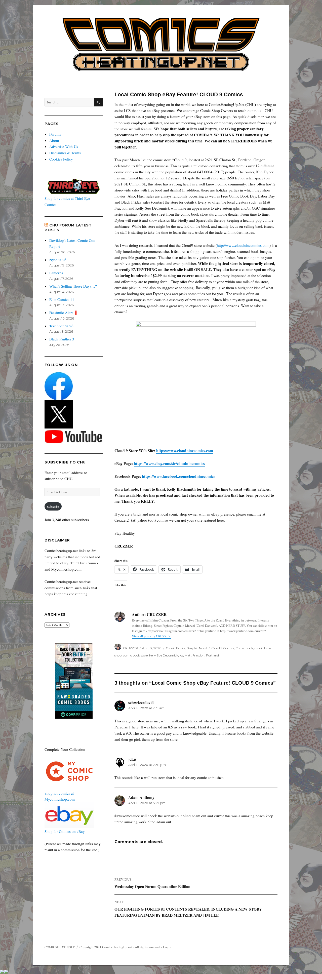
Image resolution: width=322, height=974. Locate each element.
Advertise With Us (63, 146)
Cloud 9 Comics (222, 648)
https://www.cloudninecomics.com (184, 450)
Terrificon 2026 (61, 325)
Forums (55, 134)
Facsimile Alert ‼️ (63, 312)
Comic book (244, 648)
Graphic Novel (196, 648)
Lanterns (56, 272)
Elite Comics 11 (61, 299)
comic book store (135, 655)
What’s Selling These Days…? (73, 286)
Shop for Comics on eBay (65, 831)
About (54, 140)
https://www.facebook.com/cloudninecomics (178, 476)
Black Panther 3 (61, 338)
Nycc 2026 (57, 259)
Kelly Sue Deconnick (163, 655)
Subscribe (53, 506)
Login (167, 947)
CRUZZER (130, 648)
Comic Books (175, 648)
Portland (212, 655)
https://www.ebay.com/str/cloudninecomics (169, 463)
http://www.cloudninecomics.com (243, 245)
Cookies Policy (61, 159)
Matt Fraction (195, 655)
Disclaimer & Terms (65, 152)
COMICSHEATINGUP (60, 947)
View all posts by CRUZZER (151, 636)
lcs (181, 655)
